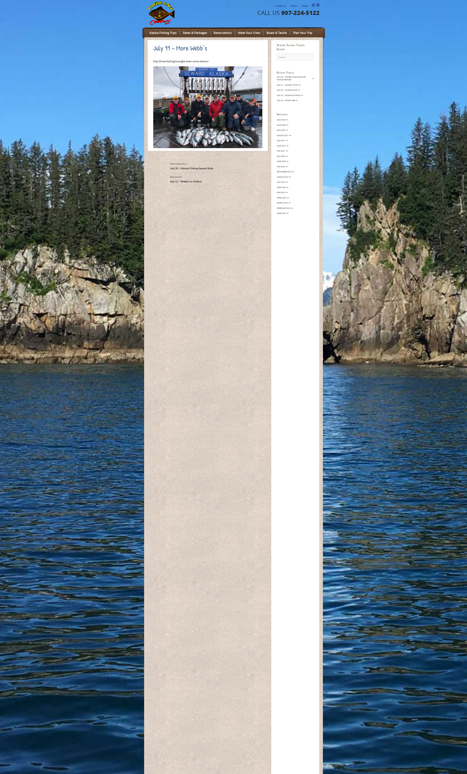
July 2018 (281, 120)
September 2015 (284, 172)
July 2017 (281, 140)
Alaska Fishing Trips (163, 33)
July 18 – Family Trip (286, 100)
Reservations (223, 33)
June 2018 (281, 125)
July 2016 (281, 156)
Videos (305, 5)
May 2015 (281, 192)
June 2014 (281, 213)
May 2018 (281, 130)
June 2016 (281, 161)
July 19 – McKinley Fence (289, 95)
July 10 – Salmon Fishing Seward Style (191, 166)
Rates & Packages (195, 33)
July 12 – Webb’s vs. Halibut (186, 179)
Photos (293, 5)
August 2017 (283, 135)
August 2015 (283, 177)
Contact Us (281, 5)
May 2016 (281, 166)
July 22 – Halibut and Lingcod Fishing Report (291, 78)
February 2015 (284, 208)
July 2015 (281, 182)
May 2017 (281, 151)
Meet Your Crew (249, 33)
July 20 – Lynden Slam (287, 90)
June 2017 (281, 146)
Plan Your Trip (302, 33)
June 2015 (281, 187)
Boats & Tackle (277, 33)
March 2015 (282, 203)
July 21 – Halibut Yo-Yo (287, 85)
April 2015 (281, 198)
